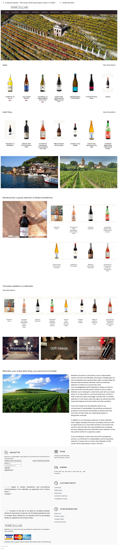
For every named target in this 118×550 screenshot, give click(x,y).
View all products (109, 65)
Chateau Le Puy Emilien (73, 265)
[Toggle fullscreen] (3, 546)
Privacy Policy (59, 516)
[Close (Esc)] (7, 546)
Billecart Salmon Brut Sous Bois (90, 266)
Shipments (58, 490)
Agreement (9, 470)
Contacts (57, 487)
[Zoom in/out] (1, 546)
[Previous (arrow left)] (1, 548)
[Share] (5, 546)
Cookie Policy (59, 519)
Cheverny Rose (57, 228)
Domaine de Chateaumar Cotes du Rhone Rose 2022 (107, 268)
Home (7, 12)
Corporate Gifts (60, 522)
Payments (58, 493)
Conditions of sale (60, 499)
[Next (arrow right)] (3, 548)
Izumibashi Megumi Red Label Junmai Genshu (108, 229)
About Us (57, 513)
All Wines (15, 12)
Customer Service (60, 496)
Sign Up (7, 468)
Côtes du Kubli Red (90, 228)
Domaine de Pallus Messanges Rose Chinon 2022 (73, 230)
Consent (7, 494)
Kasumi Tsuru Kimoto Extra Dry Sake (57, 266)
